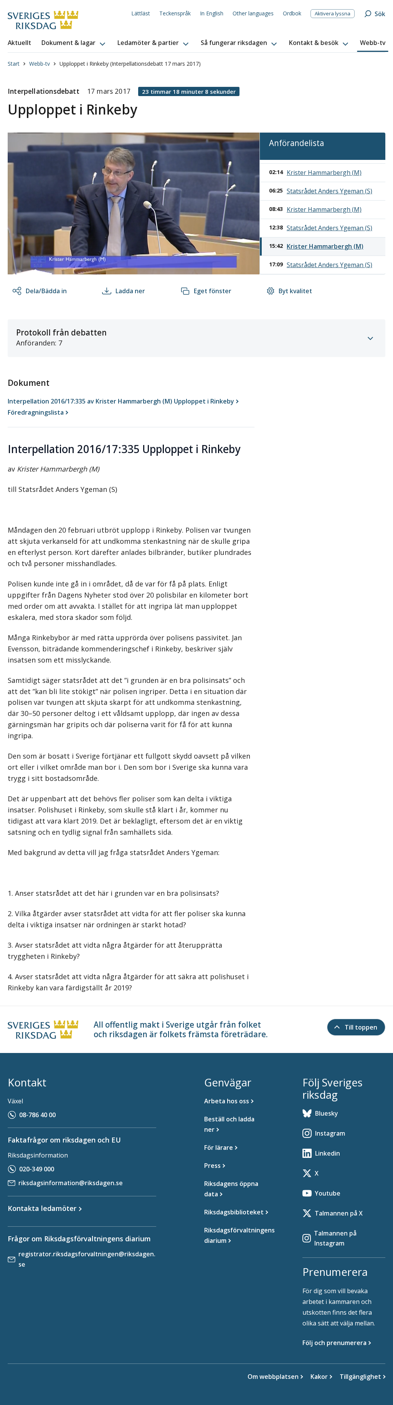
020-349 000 (36, 1169)
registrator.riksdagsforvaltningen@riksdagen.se (86, 1259)
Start (14, 63)
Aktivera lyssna (332, 13)
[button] (74, 43)
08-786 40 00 (37, 1115)
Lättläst (140, 13)
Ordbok (292, 13)
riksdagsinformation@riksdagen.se (70, 1183)
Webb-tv (39, 63)
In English (211, 13)
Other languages (253, 13)
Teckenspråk (175, 13)
